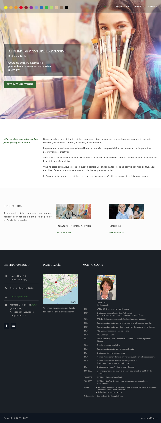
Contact (152, 6)
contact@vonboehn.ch (21, 296)
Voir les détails (63, 232)
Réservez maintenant (20, 84)
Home (107, 6)
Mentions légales (149, 418)
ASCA (34, 304)
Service (139, 6)
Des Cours (122, 6)
